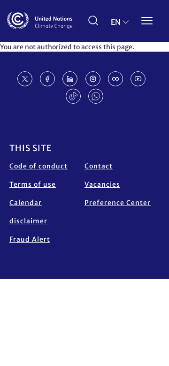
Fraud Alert (29, 239)
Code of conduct (38, 166)
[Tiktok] (73, 96)
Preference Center (117, 202)
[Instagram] (92, 78)
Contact (98, 166)
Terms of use (32, 184)
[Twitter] (24, 78)
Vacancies (102, 184)
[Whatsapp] (95, 96)
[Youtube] (138, 78)
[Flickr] (115, 78)
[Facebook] (47, 78)
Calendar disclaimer (28, 211)
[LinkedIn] (69, 78)
